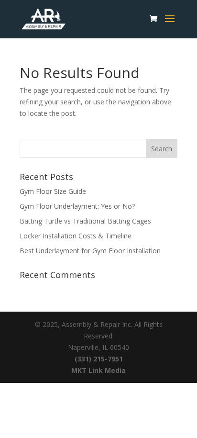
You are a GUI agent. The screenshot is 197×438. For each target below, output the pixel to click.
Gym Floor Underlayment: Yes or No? (77, 206)
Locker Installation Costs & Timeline (75, 235)
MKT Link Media (98, 370)
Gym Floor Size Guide (53, 191)
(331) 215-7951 (99, 358)
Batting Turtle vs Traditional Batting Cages (85, 220)
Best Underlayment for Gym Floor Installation (90, 250)
